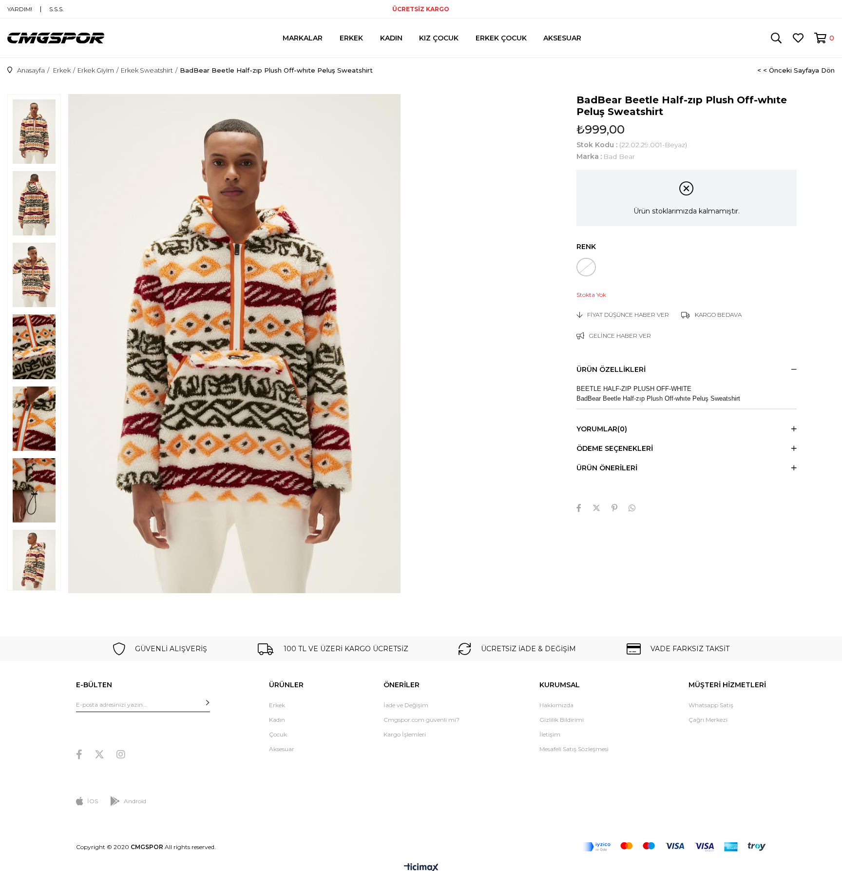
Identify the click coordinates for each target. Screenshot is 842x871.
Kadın (277, 719)
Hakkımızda (556, 705)
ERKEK (351, 38)
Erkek (277, 705)
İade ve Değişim (405, 705)
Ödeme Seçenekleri (614, 448)
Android (135, 801)
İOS (92, 801)
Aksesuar (281, 749)
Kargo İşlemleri (404, 734)
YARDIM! (19, 9)
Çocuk (278, 734)
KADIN (391, 38)
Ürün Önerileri (606, 468)
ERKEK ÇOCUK (501, 38)
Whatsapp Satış (711, 705)
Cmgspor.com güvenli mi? (421, 719)
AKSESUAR (562, 38)
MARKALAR (303, 38)
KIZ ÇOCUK (439, 38)
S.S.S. (56, 9)
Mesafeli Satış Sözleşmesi (574, 749)
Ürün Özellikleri (611, 369)
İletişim (549, 734)
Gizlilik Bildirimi (561, 719)
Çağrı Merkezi (708, 719)
